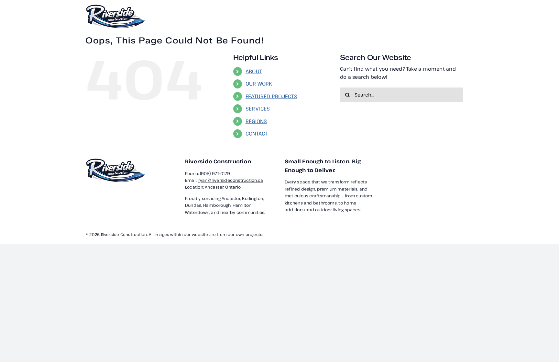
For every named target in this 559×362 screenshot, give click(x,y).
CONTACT (257, 133)
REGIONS (256, 121)
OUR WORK (259, 83)
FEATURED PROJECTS (271, 96)
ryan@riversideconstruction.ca (230, 180)
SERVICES (258, 108)
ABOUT (254, 71)
